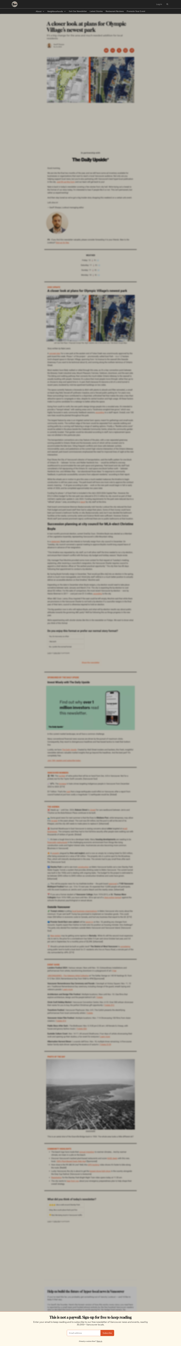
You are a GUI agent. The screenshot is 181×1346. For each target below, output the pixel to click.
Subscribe (107, 1333)
